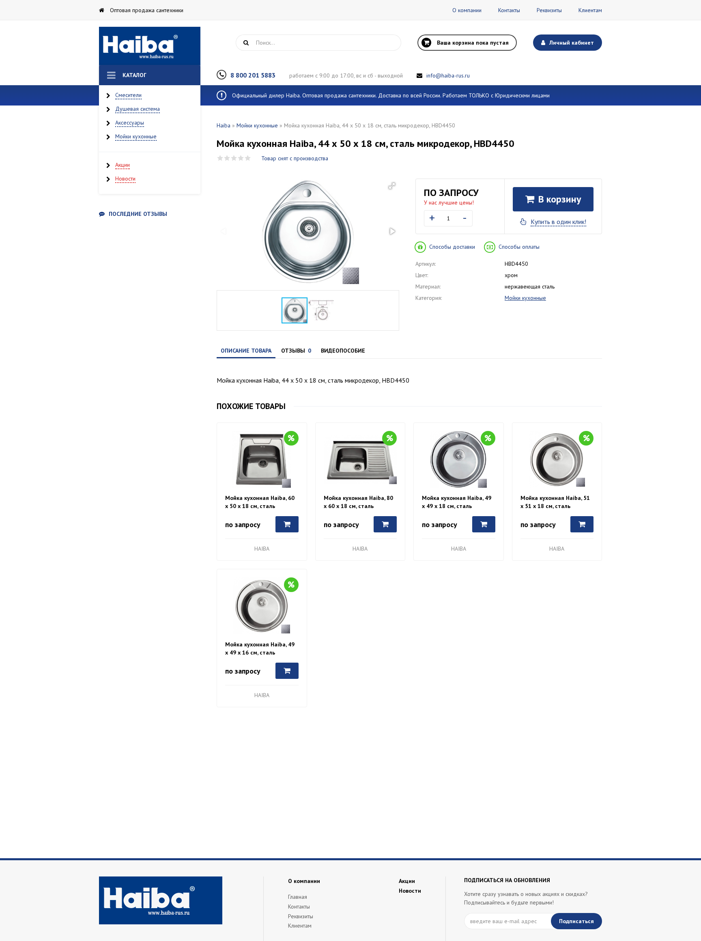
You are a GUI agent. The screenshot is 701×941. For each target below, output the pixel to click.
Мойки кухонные (136, 136)
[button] (391, 185)
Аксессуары (129, 122)
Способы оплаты (519, 246)
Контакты (509, 10)
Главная (297, 896)
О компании (467, 10)
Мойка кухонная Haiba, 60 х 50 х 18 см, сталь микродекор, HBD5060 (260, 502)
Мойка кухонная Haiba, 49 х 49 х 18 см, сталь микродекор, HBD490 (456, 502)
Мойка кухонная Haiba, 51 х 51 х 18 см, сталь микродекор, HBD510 (555, 502)
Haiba (223, 125)
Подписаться (576, 921)
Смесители (128, 95)
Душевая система (137, 108)
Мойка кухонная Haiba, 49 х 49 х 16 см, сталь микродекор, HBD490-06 (260, 649)
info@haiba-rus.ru (448, 75)
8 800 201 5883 (252, 75)
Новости (125, 178)
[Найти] (246, 42)
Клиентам (590, 10)
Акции (122, 164)
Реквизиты (549, 10)
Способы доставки (452, 246)
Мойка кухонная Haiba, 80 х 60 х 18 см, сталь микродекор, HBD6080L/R (358, 502)
